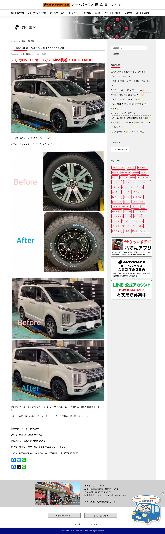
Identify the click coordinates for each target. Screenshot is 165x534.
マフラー (137, 216)
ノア (143, 206)
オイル (124, 187)
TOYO (114, 177)
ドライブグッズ (138, 202)
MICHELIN (125, 172)
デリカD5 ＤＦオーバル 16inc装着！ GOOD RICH (37, 48)
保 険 (97, 13)
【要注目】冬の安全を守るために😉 (125, 99)
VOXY (132, 177)
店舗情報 (128, 13)
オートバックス (136, 187)
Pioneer (136, 172)
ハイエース (116, 211)
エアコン (115, 187)
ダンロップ (116, 202)
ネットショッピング (112, 13)
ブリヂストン (117, 216)
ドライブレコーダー (120, 206)
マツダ (128, 216)
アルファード (129, 182)
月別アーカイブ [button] (119, 149)
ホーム (13, 41)
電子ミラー (144, 231)
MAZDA (115, 172)
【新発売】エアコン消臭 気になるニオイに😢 (129, 118)
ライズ (124, 221)
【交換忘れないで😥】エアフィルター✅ (127, 131)
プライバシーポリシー (76, 524)
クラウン (135, 192)
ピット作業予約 (17, 13)
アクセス (118, 4)
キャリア (125, 192)
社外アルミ (116, 231)
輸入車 (135, 231)
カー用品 (87, 13)
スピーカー (116, 197)
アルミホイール (144, 182)
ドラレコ (134, 206)
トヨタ (126, 202)
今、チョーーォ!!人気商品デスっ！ (125, 113)
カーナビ (115, 192)
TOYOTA (123, 177)
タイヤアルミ (137, 197)
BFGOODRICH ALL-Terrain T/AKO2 (38, 453)
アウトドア (116, 182)
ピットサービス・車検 (37, 13)
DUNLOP (131, 168)
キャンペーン (74, 13)
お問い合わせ (100, 515)
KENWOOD (142, 168)
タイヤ (126, 197)
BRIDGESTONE (118, 168)
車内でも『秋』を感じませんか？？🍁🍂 (127, 95)
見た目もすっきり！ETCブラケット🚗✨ (127, 90)
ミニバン (115, 221)
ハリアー (127, 211)
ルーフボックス (136, 221)
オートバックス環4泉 (75, 7)
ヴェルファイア (118, 226)
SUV (143, 172)
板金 (141, 226)
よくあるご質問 (142, 13)
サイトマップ (95, 524)
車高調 (126, 231)
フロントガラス (140, 211)
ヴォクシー (132, 226)
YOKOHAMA (143, 177)
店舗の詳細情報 (63, 515)
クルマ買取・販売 (57, 13)
